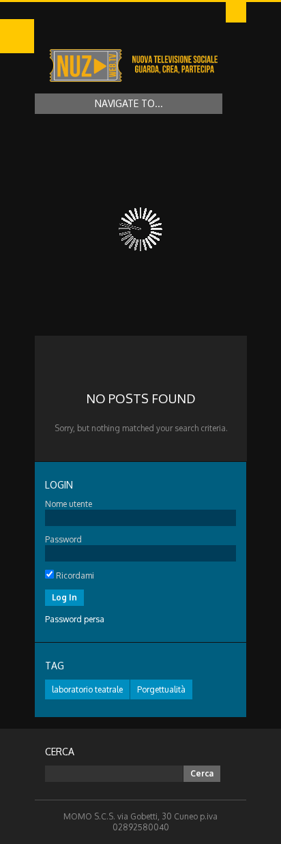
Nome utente (68, 504)
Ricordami (74, 575)
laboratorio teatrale (87, 689)
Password (63, 539)
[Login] (236, 12)
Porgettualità (161, 689)
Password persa (74, 619)
